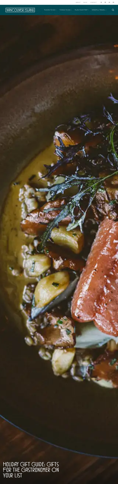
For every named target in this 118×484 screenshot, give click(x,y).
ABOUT (78, 2)
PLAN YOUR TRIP (81, 10)
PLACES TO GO (49, 10)
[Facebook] (101, 2)
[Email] (113, 2)
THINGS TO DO (64, 10)
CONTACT (93, 2)
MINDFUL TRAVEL (98, 10)
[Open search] (113, 10)
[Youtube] (109, 2)
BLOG (85, 2)
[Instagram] (105, 2)
